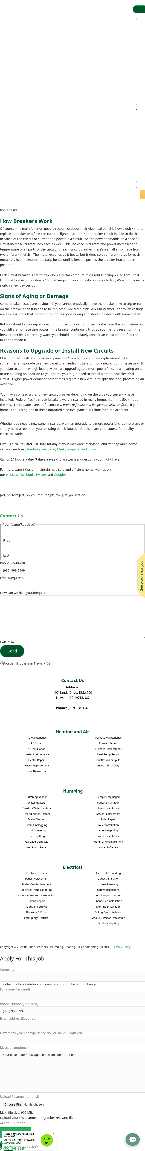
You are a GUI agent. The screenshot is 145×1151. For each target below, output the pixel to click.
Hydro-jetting (36, 836)
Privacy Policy (121, 947)
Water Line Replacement (108, 841)
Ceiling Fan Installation (108, 912)
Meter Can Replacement (36, 884)
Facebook (26, 474)
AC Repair (37, 743)
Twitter (41, 474)
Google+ (60, 474)
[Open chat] (133, 1139)
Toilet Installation (108, 824)
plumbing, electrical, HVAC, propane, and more (60, 449)
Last (6, 555)
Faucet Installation (108, 802)
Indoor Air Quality (108, 765)
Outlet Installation (108, 878)
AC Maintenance (37, 737)
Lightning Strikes (36, 906)
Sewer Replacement (108, 813)
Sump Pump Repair (108, 796)
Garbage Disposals (36, 841)
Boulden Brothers (19, 11)
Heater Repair (36, 759)
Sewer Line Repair (108, 808)
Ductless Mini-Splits (108, 759)
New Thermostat (37, 771)
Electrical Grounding (108, 873)
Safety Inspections (108, 889)
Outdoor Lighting (108, 923)
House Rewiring (108, 884)
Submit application (15, 1132)
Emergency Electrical (36, 917)
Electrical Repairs (36, 873)
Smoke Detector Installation (108, 917)
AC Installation (36, 748)
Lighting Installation (108, 906)
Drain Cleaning (37, 830)
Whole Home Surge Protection (36, 895)
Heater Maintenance (36, 754)
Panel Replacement (36, 878)
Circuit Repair (36, 900)
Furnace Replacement (108, 748)
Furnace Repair (108, 743)
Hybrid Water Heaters (37, 813)
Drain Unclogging (36, 824)
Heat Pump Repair (108, 754)
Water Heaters (36, 802)
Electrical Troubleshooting (36, 889)
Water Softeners (108, 847)
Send (12, 651)
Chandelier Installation (108, 900)
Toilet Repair (108, 819)
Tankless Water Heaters (36, 808)
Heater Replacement (36, 765)
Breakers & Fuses (36, 912)
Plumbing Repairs (36, 796)
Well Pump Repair (37, 847)
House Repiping (108, 830)
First (6, 540)
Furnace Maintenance (108, 737)
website (12, 474)
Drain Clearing (36, 819)
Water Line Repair (108, 836)
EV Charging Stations (108, 895)
